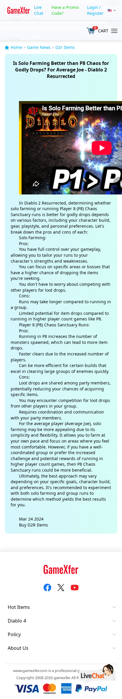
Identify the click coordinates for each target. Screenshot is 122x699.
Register (95, 13)
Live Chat (38, 10)
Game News (39, 47)
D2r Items (65, 47)
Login (92, 7)
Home (16, 47)
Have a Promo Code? (65, 10)
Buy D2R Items (33, 525)
